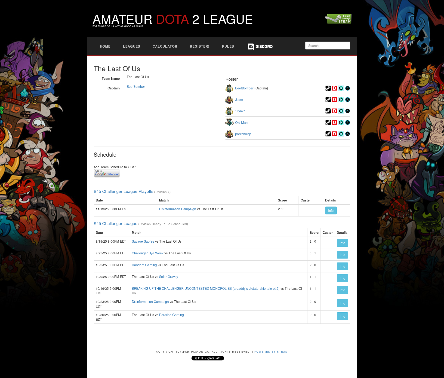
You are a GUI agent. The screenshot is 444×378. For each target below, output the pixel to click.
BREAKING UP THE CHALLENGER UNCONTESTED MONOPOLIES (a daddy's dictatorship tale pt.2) (206, 288)
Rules (228, 46)
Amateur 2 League (172, 18)
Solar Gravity (168, 276)
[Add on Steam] (328, 87)
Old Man (241, 122)
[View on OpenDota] (341, 87)
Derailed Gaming (171, 314)
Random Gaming (144, 264)
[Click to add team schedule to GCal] (107, 172)
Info (331, 210)
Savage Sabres (143, 241)
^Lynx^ (240, 111)
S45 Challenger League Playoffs (123, 191)
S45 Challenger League (115, 223)
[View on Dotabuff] (334, 87)
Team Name (111, 78)
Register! (200, 46)
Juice (239, 99)
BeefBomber (136, 86)
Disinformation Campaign (177, 209)
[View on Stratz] (347, 87)
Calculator (165, 46)
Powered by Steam (271, 351)
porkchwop (243, 133)
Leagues (131, 46)
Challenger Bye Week (147, 253)
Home (105, 46)
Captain (114, 88)
